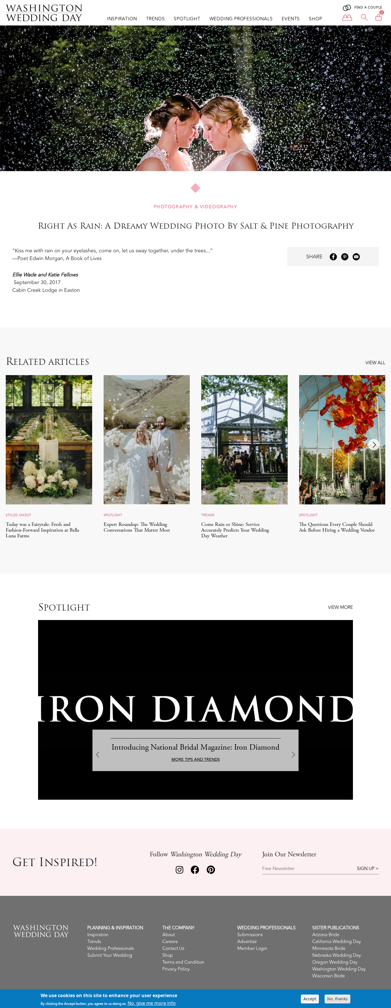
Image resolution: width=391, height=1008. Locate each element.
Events (291, 19)
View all (375, 363)
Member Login (252, 948)
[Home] (46, 13)
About (168, 934)
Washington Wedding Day (339, 969)
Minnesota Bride (328, 948)
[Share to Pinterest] (344, 256)
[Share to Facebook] (333, 256)
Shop (315, 19)
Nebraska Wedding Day (336, 955)
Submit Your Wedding (109, 955)
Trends (155, 19)
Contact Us (173, 948)
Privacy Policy (176, 969)
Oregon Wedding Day (335, 962)
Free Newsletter (278, 869)
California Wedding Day (336, 941)
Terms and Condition (183, 962)
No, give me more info (152, 1003)
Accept (309, 998)
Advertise (247, 941)
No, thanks (337, 998)
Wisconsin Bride (328, 976)
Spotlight (187, 19)
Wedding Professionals (241, 19)
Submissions (250, 934)
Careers (170, 941)
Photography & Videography (196, 206)
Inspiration (122, 19)
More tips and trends (195, 760)
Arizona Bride (325, 934)
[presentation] (374, 444)
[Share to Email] (356, 256)
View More (340, 607)
